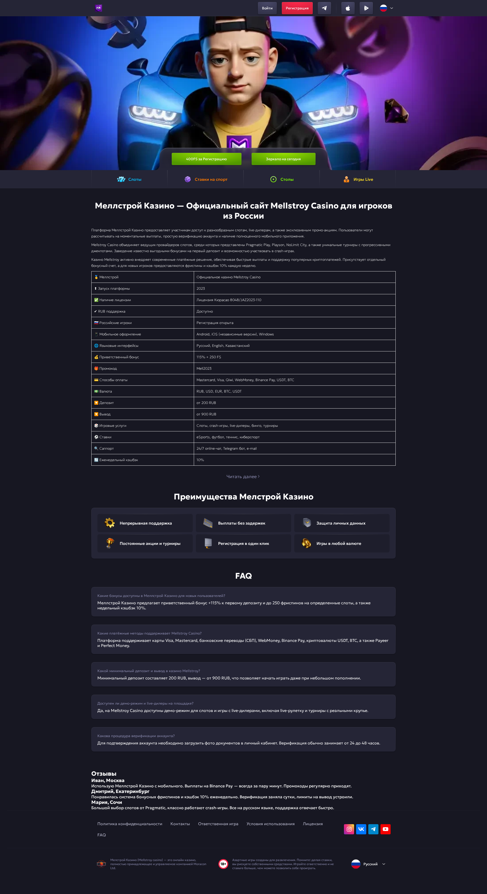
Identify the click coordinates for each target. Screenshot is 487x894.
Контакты (180, 823)
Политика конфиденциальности (129, 823)
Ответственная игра (218, 823)
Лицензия (313, 823)
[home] (98, 8)
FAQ (101, 834)
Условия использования (271, 823)
